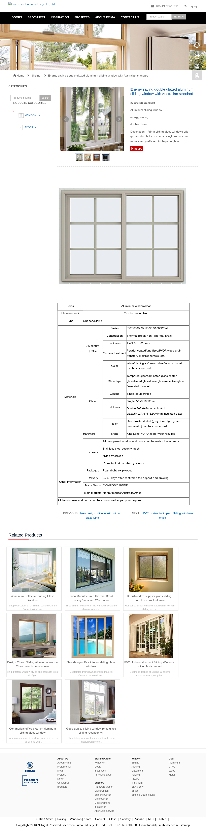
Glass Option (102, 790)
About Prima (64, 762)
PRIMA (162, 819)
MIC (150, 819)
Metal (172, 774)
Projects (82, 17)
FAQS (60, 770)
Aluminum (174, 762)
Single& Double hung (143, 794)
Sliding (36, 75)
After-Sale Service (104, 811)
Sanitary (125, 819)
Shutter (135, 790)
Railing (61, 819)
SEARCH (178, 16)
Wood (172, 770)
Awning (136, 766)
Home (20, 75)
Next (119, 119)
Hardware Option (104, 786)
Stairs (49, 819)
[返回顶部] (197, 77)
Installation (100, 806)
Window (31, 115)
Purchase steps (103, 774)
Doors (98, 766)
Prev (65, 119)
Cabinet (100, 819)
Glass (112, 819)
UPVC (172, 766)
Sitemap (184, 825)
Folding (136, 774)
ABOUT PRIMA (105, 17)
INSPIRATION (60, 17)
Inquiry (193, 6)
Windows (100, 762)
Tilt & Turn (137, 782)
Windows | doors (80, 819)
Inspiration (100, 770)
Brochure (62, 786)
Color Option (101, 798)
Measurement (102, 802)
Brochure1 (36, 17)
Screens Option (103, 794)
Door (29, 127)
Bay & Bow (137, 786)
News (60, 778)
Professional (64, 766)
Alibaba (139, 819)
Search (45, 97)
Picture (135, 778)
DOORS (17, 17)
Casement (137, 770)
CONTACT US (130, 17)
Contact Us (63, 782)
